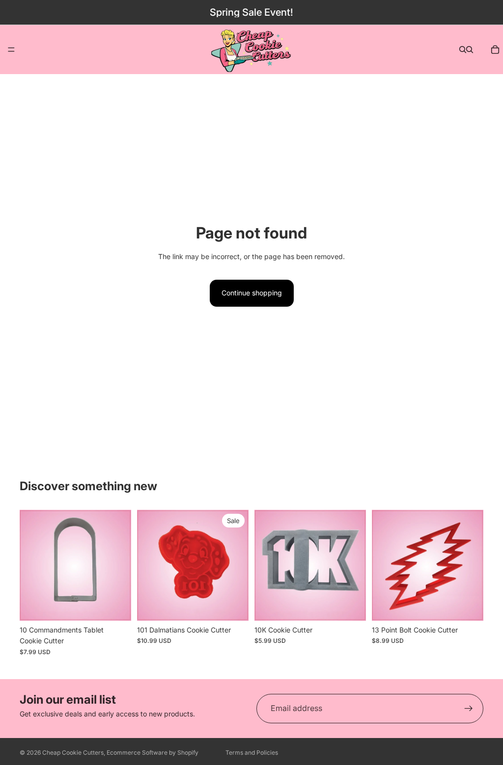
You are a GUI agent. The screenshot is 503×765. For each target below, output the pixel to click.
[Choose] (233, 605)
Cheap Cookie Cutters (73, 752)
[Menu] (11, 49)
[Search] (463, 49)
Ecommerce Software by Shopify (152, 752)
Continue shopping (252, 293)
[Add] (116, 605)
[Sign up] (468, 708)
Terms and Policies (251, 752)
